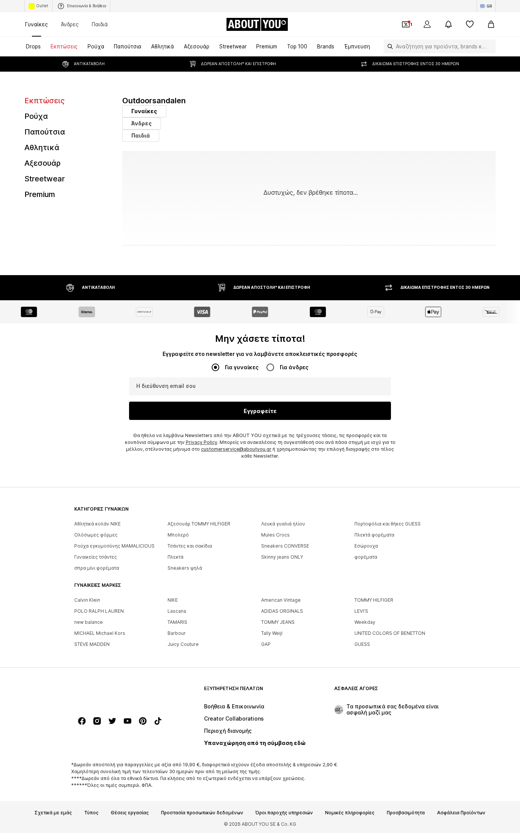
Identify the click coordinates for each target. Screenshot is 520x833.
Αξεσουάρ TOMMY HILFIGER (198, 524)
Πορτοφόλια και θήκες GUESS (387, 524)
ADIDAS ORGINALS (282, 611)
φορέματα (365, 557)
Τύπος (91, 812)
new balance (88, 622)
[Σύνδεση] (427, 24)
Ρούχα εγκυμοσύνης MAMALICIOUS (114, 546)
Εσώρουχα (366, 546)
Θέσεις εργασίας (130, 812)
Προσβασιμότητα (406, 812)
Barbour (176, 633)
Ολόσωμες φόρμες (96, 535)
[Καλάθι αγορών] (491, 24)
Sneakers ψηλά (184, 568)
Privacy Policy (201, 442)
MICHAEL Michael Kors (99, 633)
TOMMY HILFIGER (373, 600)
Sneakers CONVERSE (285, 546)
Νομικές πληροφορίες (350, 812)
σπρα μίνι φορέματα (96, 568)
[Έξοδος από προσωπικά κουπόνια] (405, 24)
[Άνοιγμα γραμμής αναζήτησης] (388, 46)
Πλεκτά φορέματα (374, 535)
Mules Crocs (275, 535)
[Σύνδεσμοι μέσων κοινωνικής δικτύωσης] (81, 721)
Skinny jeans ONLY (282, 557)
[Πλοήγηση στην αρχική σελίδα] (116, 692)
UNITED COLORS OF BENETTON (389, 633)
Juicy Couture (183, 644)
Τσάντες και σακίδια (189, 546)
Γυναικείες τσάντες (95, 557)
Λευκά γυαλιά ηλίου (283, 524)
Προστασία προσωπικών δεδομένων (202, 812)
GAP (266, 644)
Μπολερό (178, 535)
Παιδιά (100, 24)
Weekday (364, 622)
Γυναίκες (36, 24)
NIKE (172, 600)
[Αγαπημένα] (469, 24)
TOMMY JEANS (278, 622)
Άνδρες (70, 24)
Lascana (176, 611)
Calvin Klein (87, 600)
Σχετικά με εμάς (53, 812)
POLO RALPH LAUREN (99, 611)
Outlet (42, 5)
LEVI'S (361, 611)
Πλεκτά (175, 557)
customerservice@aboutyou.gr (236, 449)
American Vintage (281, 600)
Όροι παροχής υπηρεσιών (284, 812)
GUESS (362, 644)
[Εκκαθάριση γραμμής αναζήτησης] (490, 46)
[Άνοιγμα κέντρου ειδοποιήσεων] (448, 24)
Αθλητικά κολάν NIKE (97, 524)
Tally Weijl (271, 633)
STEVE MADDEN (92, 644)
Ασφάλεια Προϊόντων (461, 812)
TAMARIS (177, 622)
